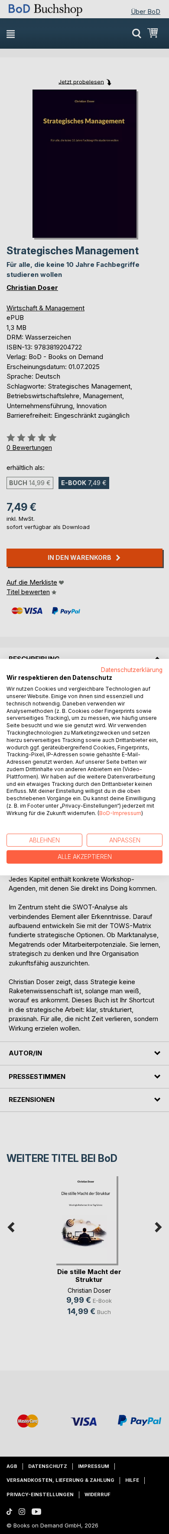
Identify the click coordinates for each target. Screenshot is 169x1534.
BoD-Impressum (120, 813)
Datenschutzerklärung (131, 669)
